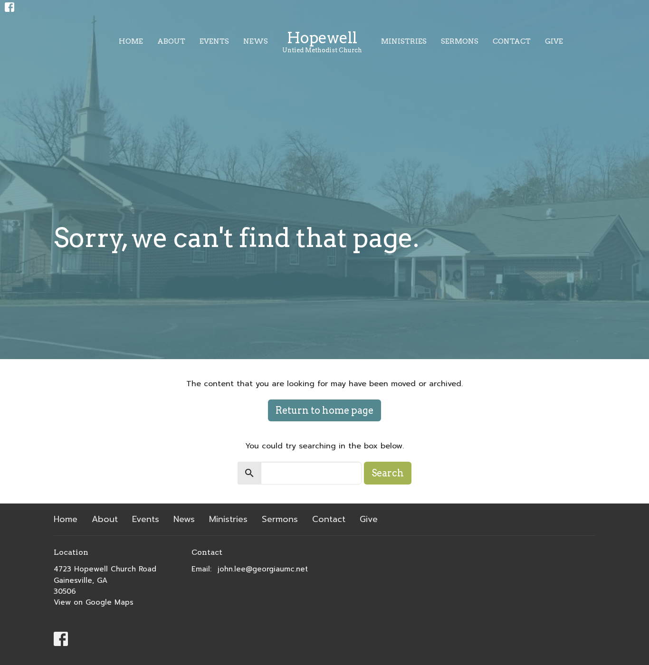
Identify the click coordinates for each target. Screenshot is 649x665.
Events (214, 41)
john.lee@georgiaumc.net (263, 569)
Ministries (404, 41)
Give (554, 41)
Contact (512, 41)
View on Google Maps (94, 602)
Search (388, 473)
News (255, 41)
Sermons (459, 41)
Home (131, 41)
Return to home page (324, 410)
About (171, 41)
